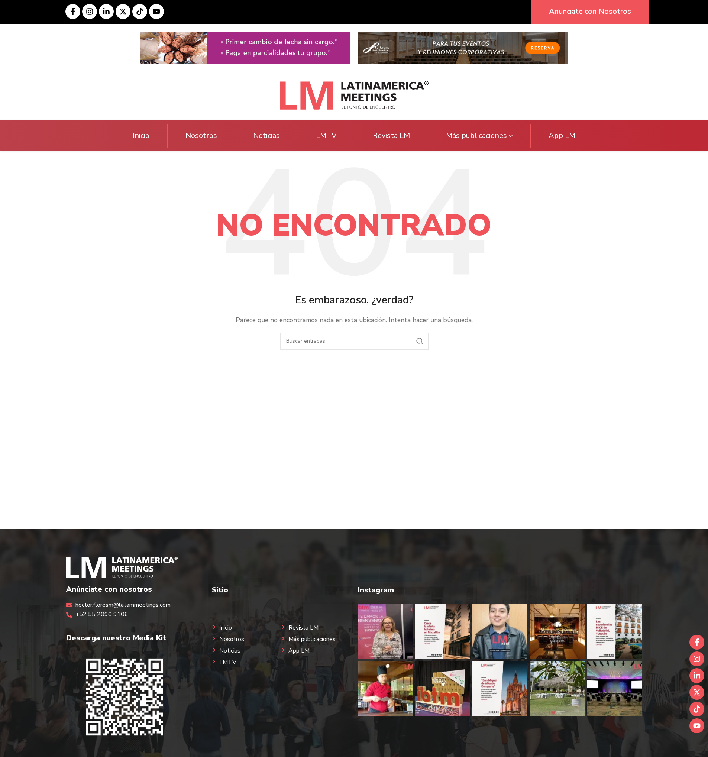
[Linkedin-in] (106, 11)
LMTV (326, 135)
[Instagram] (89, 11)
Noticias (266, 135)
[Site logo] (354, 95)
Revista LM (391, 135)
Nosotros (201, 135)
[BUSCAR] (420, 341)
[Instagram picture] (385, 631)
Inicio (141, 135)
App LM (562, 135)
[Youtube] (156, 11)
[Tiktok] (139, 11)
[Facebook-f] (72, 11)
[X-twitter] (123, 11)
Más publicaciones (476, 135)
